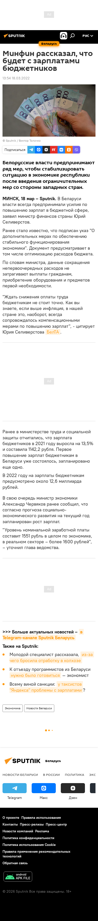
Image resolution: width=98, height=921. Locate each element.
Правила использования (41, 817)
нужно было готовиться (35, 675)
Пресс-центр (56, 824)
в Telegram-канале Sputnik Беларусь (43, 634)
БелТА (53, 332)
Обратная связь (15, 863)
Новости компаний (18, 831)
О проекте (11, 817)
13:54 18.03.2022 (16, 78)
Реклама (42, 831)
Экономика (12, 708)
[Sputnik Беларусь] (15, 37)
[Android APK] (18, 877)
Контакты (10, 824)
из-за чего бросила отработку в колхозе (52, 657)
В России (51, 774)
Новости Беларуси (39, 708)
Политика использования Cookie (29, 844)
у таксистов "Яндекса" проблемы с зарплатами (46, 687)
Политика (74, 774)
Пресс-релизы (32, 824)
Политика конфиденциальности (28, 838)
